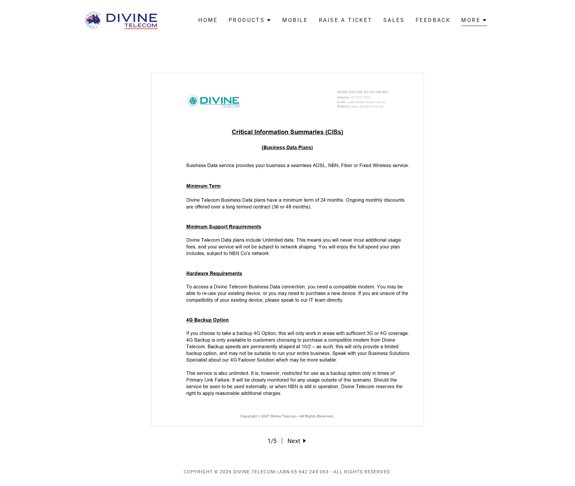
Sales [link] (394, 20)
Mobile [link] (295, 20)
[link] (121, 19)
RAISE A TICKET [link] (346, 20)
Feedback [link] (433, 20)
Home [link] (208, 20)
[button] (250, 20)
